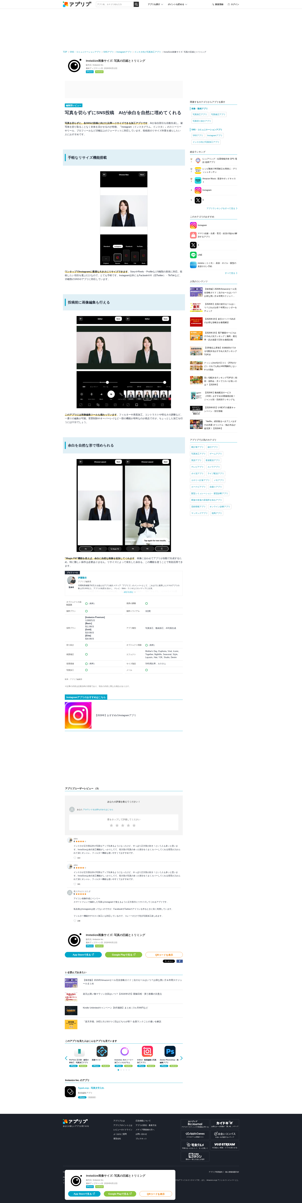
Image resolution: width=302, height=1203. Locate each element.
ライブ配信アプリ (216, 473)
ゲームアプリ (216, 453)
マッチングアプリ (199, 513)
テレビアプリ (197, 467)
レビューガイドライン (122, 1130)
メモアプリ (219, 480)
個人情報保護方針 (232, 1172)
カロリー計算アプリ (200, 480)
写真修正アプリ (218, 114)
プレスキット (141, 1139)
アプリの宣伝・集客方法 (146, 1125)
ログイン (235, 4)
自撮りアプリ (216, 487)
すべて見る (230, 273)
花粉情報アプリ (198, 506)
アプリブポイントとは (122, 1125)
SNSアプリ (108, 52)
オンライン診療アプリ (220, 506)
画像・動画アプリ (199, 108)
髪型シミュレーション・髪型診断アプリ (209, 493)
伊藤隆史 (82, 577)
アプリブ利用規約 (216, 1172)
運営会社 (117, 1139)
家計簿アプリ (197, 447)
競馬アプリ (217, 513)
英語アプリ (196, 460)
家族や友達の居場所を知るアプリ (206, 500)
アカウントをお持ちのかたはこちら (98, 809)
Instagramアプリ (124, 52)
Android (99, 72)
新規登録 (219, 4)
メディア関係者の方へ (145, 1130)
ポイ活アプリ (197, 473)
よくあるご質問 (120, 1134)
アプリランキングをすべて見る (221, 208)
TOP (65, 52)
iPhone (90, 72)
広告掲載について (143, 1121)
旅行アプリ (213, 447)
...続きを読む (128, 592)
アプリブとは (119, 1121)
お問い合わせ (141, 1134)
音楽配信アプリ (213, 460)
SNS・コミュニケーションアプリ (85, 52)
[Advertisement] (124, 760)
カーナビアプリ (198, 487)
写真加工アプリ (200, 114)
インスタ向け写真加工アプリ (147, 52)
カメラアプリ (214, 467)
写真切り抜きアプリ (202, 121)
